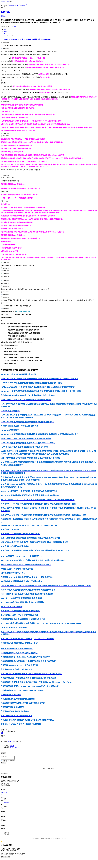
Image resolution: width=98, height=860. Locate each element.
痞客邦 (9, 741)
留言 (13, 741)
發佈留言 (3, 762)
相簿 (5, 29)
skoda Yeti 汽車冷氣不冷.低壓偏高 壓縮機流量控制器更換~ (27, 40)
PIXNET (37, 838)
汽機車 (12, 746)
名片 (5, 33)
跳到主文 (3, 16)
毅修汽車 (5, 11)
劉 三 (2, 733)
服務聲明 (64, 838)
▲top (2, 750)
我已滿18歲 (3, 857)
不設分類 (13, 26)
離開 (9, 857)
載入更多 (3, 753)
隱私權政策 (57, 838)
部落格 (5, 31)
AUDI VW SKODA (15, 747)
